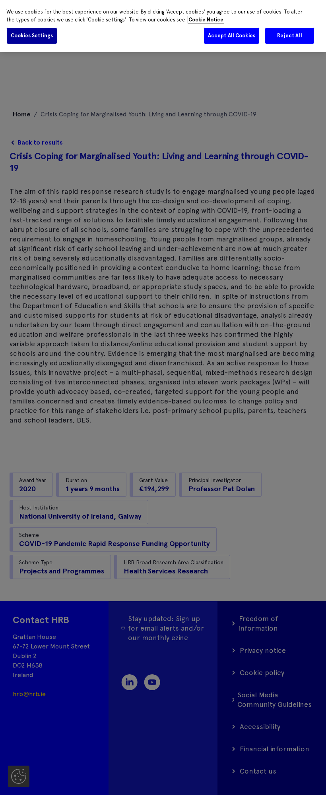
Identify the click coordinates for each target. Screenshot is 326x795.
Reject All (289, 36)
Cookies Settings (32, 36)
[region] (163, 26)
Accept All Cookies (231, 36)
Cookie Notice (205, 20)
